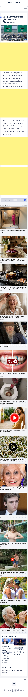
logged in (14, 670)
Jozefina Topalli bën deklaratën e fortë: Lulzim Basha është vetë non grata (19, 651)
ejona (11, 200)
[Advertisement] (14, 57)
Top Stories (14, 2)
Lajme (15, 200)
